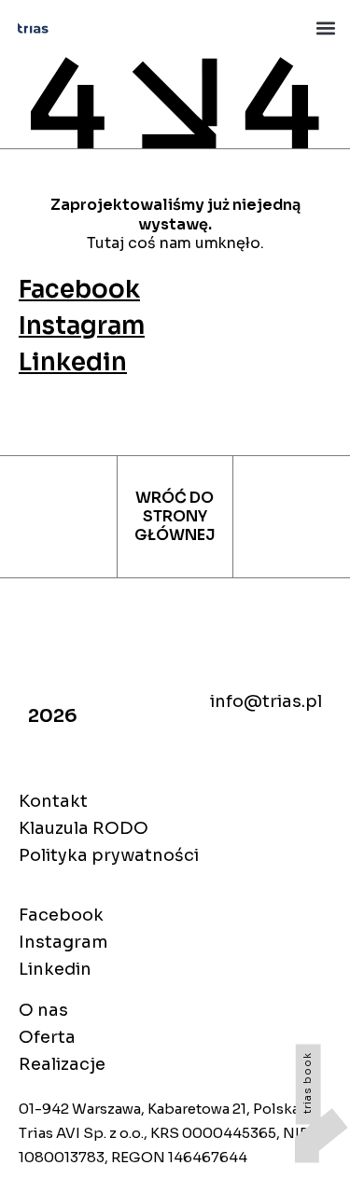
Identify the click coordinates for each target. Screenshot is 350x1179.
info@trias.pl (266, 701)
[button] (325, 28)
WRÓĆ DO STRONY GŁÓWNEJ (174, 517)
